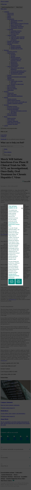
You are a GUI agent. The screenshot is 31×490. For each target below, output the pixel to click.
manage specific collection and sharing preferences (13, 276)
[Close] (22, 208)
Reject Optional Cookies (19, 281)
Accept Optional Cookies (12, 281)
